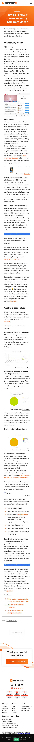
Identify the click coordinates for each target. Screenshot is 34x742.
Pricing (4, 710)
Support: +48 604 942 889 (10, 725)
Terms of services (26, 706)
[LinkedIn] (19, 685)
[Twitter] (12, 685)
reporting (9, 591)
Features (4, 706)
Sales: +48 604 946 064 (9, 723)
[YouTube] (22, 685)
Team (13, 706)
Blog (13, 710)
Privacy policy (25, 708)
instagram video (11, 620)
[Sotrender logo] (17, 682)
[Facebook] (15, 685)
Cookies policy (25, 710)
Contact (14, 712)
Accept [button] (16, 739)
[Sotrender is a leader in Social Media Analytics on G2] (9, 695)
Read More (22, 739)
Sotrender (27, 174)
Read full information (24, 733)
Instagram (17, 10)
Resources (5, 708)
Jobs (13, 708)
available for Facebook (12, 259)
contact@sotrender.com (9, 727)
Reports (4, 712)
